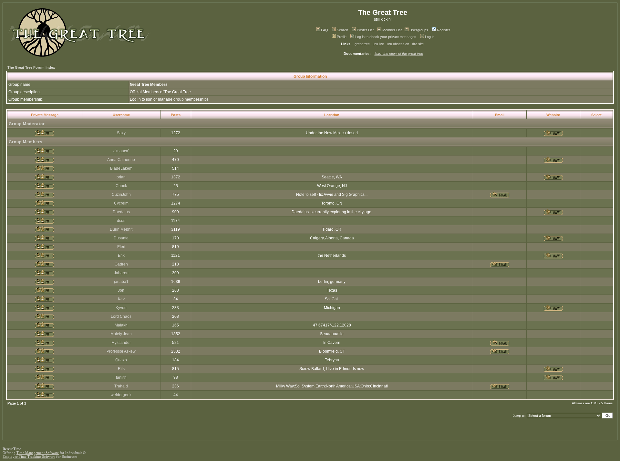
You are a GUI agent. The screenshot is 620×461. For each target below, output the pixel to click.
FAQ (324, 30)
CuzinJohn (121, 194)
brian (121, 177)
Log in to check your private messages (385, 37)
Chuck (121, 186)
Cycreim (121, 203)
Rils (121, 368)
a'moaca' (121, 151)
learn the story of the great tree (399, 53)
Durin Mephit (121, 229)
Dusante (121, 238)
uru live (378, 44)
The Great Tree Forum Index (31, 67)
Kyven (121, 308)
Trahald (121, 386)
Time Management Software (37, 453)
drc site (418, 44)
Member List (392, 30)
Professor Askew (121, 351)
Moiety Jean (121, 334)
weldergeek (121, 395)
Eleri (121, 247)
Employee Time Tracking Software (29, 456)
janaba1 (121, 281)
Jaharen (121, 273)
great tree (362, 44)
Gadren (121, 264)
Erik (121, 255)
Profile (341, 37)
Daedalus (121, 212)
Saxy (121, 133)
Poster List (365, 30)
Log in (429, 37)
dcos (121, 220)
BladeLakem (121, 168)
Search (342, 30)
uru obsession (398, 44)
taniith (121, 377)
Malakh (121, 325)
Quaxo (121, 360)
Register (443, 30)
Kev (121, 299)
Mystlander (121, 342)
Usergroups (418, 30)
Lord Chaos (121, 316)
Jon (121, 290)
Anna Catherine (121, 159)
